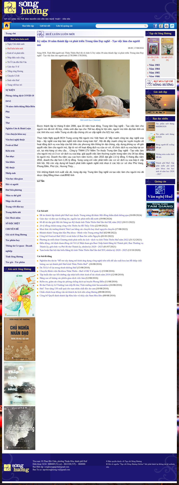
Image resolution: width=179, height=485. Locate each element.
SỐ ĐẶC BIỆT (13, 223)
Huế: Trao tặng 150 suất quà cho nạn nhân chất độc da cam (67, 288)
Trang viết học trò (14, 85)
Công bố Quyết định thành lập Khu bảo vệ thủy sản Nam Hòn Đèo (71, 295)
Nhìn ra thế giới (13, 195)
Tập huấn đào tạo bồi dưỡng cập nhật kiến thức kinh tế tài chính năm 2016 (75, 274)
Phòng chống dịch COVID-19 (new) (20, 98)
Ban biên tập (28, 26)
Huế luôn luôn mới (19, 39)
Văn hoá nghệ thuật (15, 139)
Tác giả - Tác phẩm (15, 262)
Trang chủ (11, 33)
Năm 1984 (154, 69)
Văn (8, 117)
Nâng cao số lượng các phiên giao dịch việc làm (62, 278)
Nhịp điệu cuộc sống (15, 57)
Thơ (8, 123)
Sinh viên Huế (13, 80)
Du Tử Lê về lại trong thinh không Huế (58, 267)
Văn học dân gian (14, 178)
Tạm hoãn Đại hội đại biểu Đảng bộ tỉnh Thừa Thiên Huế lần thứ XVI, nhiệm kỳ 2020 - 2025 (83, 250)
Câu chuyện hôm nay (16, 134)
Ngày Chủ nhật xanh (15, 44)
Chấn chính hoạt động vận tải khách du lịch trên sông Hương (69, 292)
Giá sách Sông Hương (16, 234)
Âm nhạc (10, 156)
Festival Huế (12, 145)
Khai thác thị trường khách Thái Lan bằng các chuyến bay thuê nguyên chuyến (77, 229)
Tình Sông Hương (14, 256)
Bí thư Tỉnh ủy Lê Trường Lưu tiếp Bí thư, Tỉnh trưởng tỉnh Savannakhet (74, 285)
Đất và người (12, 184)
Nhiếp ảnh (11, 173)
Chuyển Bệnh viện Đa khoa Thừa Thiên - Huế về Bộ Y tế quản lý (70, 271)
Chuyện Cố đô (13, 76)
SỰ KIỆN (10, 90)
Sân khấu (10, 162)
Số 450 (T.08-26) (153, 58)
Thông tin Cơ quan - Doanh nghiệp (19, 248)
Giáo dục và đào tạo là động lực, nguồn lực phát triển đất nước (69, 218)
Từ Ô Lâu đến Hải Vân (17, 62)
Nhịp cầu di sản (13, 201)
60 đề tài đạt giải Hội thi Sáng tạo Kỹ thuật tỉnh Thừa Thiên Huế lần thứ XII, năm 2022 (81, 222)
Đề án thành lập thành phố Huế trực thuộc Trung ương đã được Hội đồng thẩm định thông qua (84, 215)
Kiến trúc (10, 150)
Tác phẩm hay (13, 240)
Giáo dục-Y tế (13, 66)
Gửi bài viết (45, 26)
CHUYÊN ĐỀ (12, 229)
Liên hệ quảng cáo (64, 26)
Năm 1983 (154, 65)
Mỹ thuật (10, 167)
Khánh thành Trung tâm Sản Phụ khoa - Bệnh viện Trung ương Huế (71, 232)
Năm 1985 (154, 72)
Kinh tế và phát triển (15, 53)
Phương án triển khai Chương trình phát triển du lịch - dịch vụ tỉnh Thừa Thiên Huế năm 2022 (84, 239)
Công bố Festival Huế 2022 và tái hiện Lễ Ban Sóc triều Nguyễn (70, 236)
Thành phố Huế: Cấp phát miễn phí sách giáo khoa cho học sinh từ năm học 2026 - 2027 (165, 168)
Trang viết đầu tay (15, 206)
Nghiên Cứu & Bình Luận (18, 128)
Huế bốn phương (14, 190)
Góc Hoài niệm (13, 217)
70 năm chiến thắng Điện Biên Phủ (20, 109)
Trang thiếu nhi (13, 212)
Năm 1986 (154, 76)
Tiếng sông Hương (15, 71)
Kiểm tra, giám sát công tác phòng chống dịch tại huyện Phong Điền (72, 281)
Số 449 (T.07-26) (167, 58)
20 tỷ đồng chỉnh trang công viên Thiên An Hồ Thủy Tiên (67, 225)
